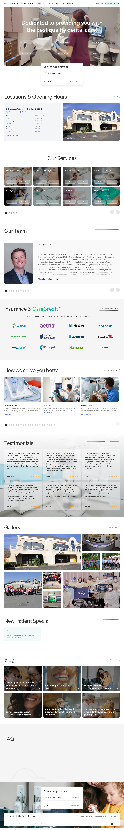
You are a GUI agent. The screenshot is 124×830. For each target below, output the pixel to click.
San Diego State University (55, 262)
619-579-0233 (112, 816)
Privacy (37, 824)
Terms (43, 824)
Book (11, 182)
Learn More (24, 182)
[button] (41, 3)
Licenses (30, 824)
